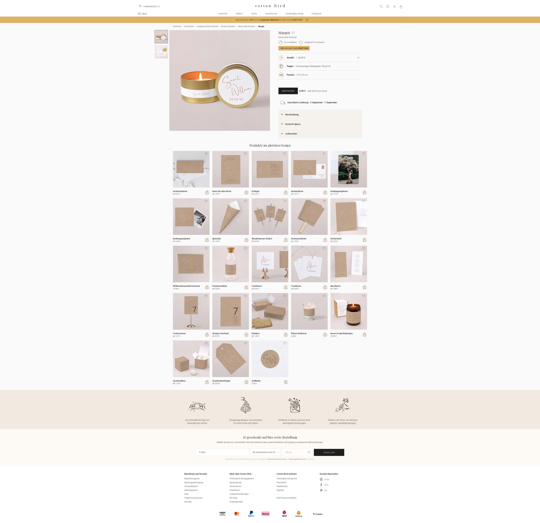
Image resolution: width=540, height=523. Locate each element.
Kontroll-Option (293, 124)
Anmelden (329, 452)
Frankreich (281, 482)
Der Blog (233, 498)
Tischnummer (179, 333)
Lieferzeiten (291, 133)
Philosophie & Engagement (242, 478)
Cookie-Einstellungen (239, 494)
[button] (307, 20)
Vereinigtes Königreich (287, 478)
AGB (186, 494)
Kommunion (271, 14)
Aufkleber (256, 381)
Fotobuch (316, 14)
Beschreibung (292, 114)
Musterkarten (236, 482)
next (171, 82)
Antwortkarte (297, 191)
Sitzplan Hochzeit (220, 333)
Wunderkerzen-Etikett (262, 239)
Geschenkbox (179, 381)
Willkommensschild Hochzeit (186, 286)
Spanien (280, 490)
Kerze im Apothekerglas (341, 333)
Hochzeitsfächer (299, 239)
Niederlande (282, 486)
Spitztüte (216, 239)
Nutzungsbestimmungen (297, 459)
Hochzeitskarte (180, 191)
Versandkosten (191, 486)
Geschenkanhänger (221, 381)
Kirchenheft (335, 239)
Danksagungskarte (339, 191)
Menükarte (335, 286)
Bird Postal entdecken (286, 498)
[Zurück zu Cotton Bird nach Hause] (270, 9)
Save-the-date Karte (221, 191)
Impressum (235, 490)
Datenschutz (235, 486)
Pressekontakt (236, 502)
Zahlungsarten (191, 490)
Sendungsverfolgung (193, 482)
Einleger (255, 191)
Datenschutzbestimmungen (277, 459)
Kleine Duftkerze (299, 333)
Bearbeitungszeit (192, 478)
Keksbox (256, 333)
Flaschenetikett (219, 286)
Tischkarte (257, 286)
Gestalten (288, 91)
